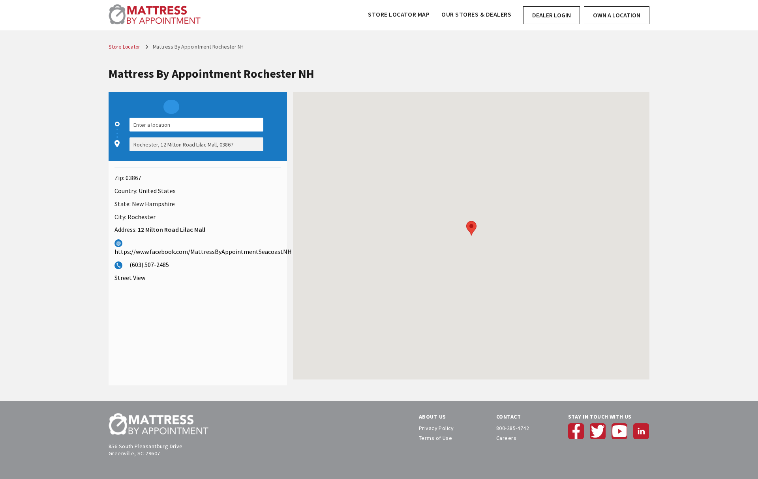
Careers (506, 437)
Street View (129, 278)
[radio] (171, 107)
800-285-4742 (512, 428)
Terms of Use (435, 437)
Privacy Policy (436, 428)
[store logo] (155, 15)
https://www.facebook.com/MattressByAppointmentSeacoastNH (203, 251)
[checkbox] (277, 134)
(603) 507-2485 (149, 265)
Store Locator (125, 46)
